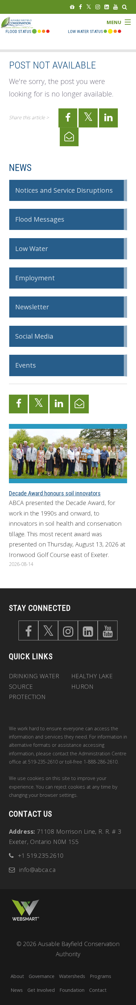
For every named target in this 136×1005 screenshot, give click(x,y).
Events (25, 365)
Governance (41, 976)
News (20, 167)
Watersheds (72, 976)
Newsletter (32, 306)
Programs (100, 976)
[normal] (105, 31)
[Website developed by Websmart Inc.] (25, 910)
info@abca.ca (37, 870)
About (17, 976)
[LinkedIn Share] (108, 117)
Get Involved (41, 990)
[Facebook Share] (68, 117)
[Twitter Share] (88, 117)
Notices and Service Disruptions (64, 190)
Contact (98, 990)
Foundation (72, 990)
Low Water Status (85, 31)
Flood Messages (39, 219)
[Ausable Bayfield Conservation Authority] (22, 28)
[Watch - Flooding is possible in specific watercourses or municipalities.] (43, 31)
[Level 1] (110, 31)
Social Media (34, 336)
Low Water (31, 248)
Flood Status (18, 31)
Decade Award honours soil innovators (55, 493)
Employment (35, 277)
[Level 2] (115, 31)
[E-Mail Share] (69, 137)
